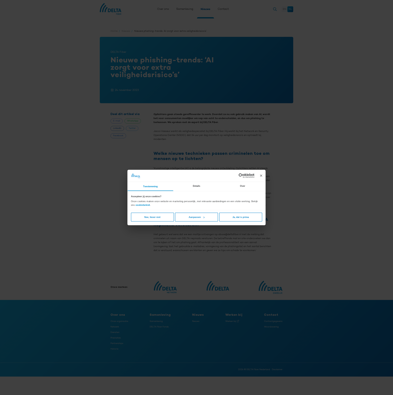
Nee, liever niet (152, 217)
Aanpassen (195, 217)
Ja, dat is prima (240, 217)
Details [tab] (196, 185)
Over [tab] (242, 185)
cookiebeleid (143, 204)
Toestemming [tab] (150, 186)
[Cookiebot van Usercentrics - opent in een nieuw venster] (241, 175)
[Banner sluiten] (261, 176)
